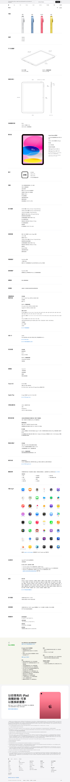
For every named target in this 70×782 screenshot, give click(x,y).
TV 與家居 (9, 769)
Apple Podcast (21, 770)
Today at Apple (32, 765)
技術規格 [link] (60, 7)
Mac (9, 762)
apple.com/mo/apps (28, 552)
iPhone (9, 765)
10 (36, 642)
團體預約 (31, 766)
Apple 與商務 (42, 762)
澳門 (61, 780)
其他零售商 (17, 777)
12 (24, 652)
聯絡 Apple (52, 771)
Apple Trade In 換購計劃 (33, 769)
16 (49, 660)
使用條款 (28, 780)
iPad (9, 7)
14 (31, 677)
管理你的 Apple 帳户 (22, 762)
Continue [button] (57, 1)
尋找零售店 (31, 762)
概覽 (57, 7)
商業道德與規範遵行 (53, 770)
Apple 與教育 (42, 767)
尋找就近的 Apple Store (11, 777)
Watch (9, 766)
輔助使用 (52, 762)
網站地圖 (34, 780)
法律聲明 (31, 780)
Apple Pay (9, 774)
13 (28, 654)
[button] (45, 2)
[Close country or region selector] (61, 1)
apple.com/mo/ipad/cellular (21, 730)
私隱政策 (24, 780)
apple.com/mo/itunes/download (29, 570)
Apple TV (20, 767)
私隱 (51, 765)
